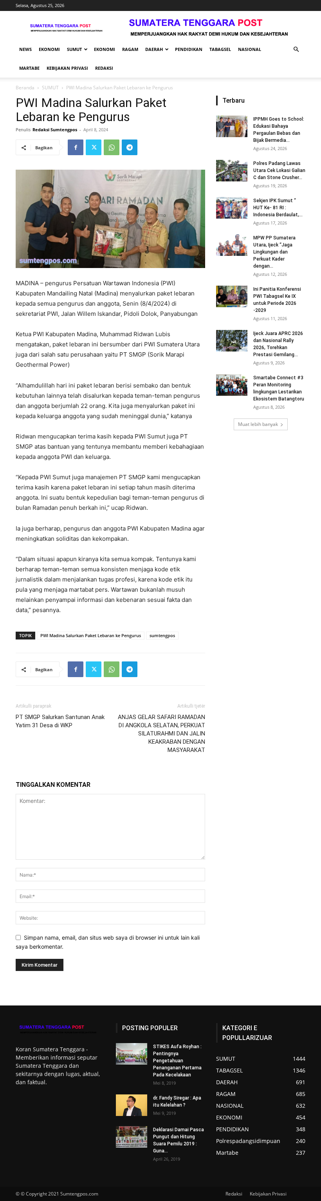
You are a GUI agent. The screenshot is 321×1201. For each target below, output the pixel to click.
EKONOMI (49, 49)
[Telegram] (129, 147)
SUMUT (74, 49)
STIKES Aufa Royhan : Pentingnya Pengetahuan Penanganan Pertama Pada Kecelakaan (177, 1061)
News (25, 49)
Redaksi (104, 68)
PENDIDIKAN (188, 49)
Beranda (25, 87)
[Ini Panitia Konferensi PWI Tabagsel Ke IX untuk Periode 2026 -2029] (231, 296)
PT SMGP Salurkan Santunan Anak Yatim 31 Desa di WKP (60, 721)
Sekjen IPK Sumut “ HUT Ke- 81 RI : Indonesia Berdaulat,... (278, 207)
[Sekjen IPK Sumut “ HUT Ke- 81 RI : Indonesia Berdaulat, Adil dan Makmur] (231, 208)
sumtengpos (162, 635)
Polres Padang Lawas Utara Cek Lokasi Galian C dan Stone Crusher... (279, 170)
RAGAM (130, 49)
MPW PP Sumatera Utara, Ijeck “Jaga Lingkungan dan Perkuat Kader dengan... (274, 252)
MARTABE (29, 68)
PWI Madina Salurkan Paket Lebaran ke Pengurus (90, 635)
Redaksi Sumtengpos (54, 129)
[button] (296, 49)
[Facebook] (75, 147)
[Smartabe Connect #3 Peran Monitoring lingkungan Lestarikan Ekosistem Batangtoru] (231, 385)
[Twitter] (93, 147)
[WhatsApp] (111, 147)
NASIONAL (249, 49)
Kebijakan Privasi (67, 68)
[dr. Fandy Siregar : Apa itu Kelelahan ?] (131, 1105)
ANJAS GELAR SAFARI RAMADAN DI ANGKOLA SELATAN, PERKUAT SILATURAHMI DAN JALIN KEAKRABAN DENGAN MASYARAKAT (161, 734)
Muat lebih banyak (258, 424)
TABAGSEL (220, 49)
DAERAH (154, 49)
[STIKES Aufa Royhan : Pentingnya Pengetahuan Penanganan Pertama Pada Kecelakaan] (131, 1054)
